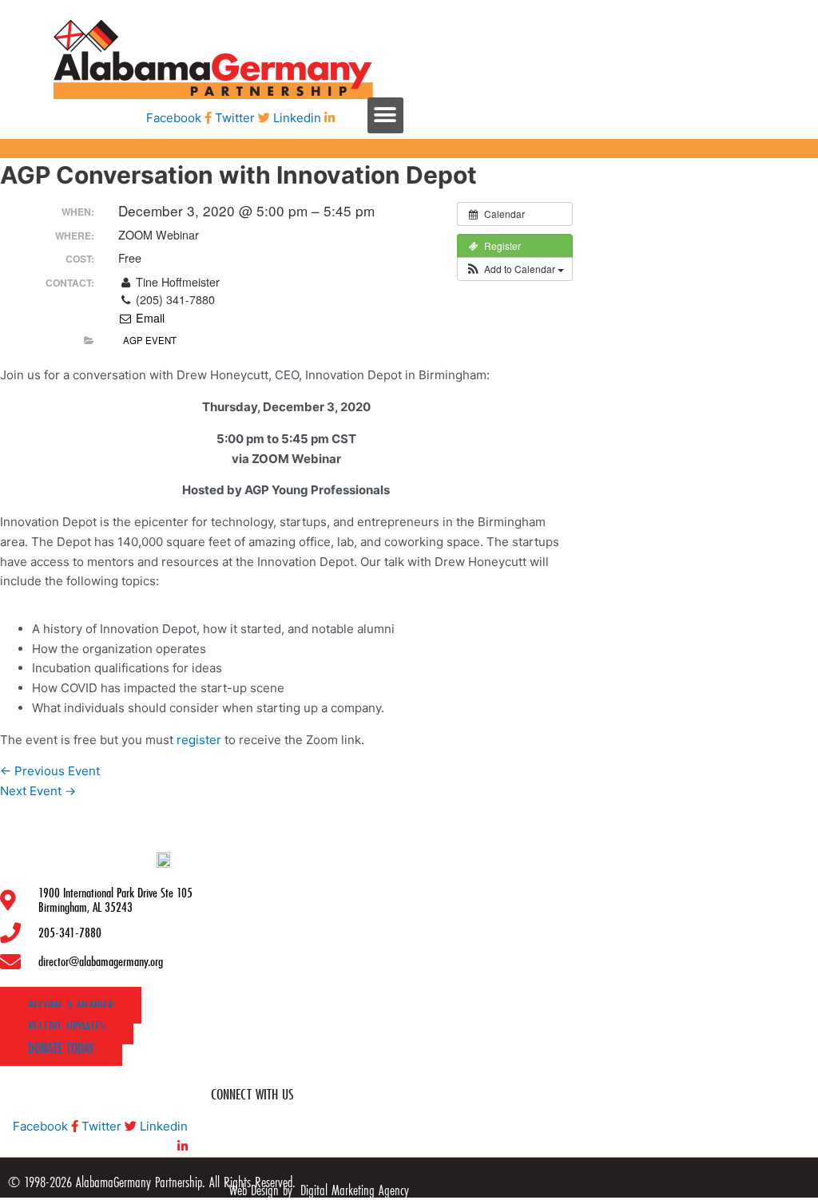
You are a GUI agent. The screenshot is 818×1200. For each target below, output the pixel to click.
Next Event (38, 790)
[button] (385, 115)
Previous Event (50, 770)
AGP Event (150, 340)
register (199, 739)
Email (149, 318)
